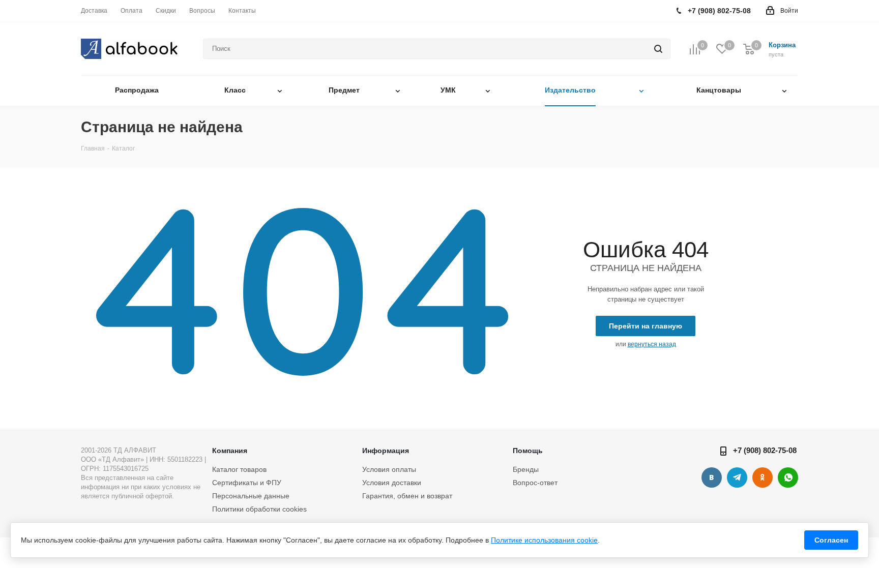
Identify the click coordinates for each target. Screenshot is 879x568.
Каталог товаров (239, 469)
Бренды (526, 469)
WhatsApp (788, 477)
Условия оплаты (389, 469)
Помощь (528, 450)
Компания (229, 450)
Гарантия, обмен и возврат (407, 496)
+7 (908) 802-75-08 (765, 450)
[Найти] (658, 49)
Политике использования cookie (544, 540)
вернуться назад (652, 344)
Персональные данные (250, 496)
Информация (385, 450)
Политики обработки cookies (259, 509)
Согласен (831, 540)
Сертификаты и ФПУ (246, 483)
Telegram (737, 477)
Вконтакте (711, 477)
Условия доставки (391, 483)
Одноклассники (762, 477)
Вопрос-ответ (535, 483)
